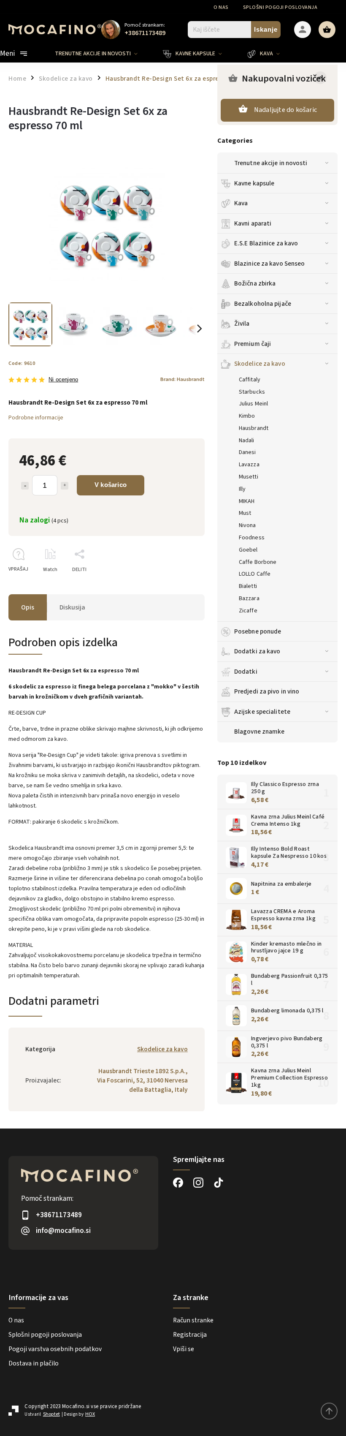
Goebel (248, 550)
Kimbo (247, 416)
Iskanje (266, 29)
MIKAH (247, 501)
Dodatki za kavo (257, 651)
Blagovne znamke (259, 731)
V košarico (111, 484)
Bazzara (249, 598)
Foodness (252, 537)
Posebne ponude (257, 631)
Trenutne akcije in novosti (271, 163)
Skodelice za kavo (259, 363)
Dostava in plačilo (33, 1363)
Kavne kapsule (254, 183)
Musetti (248, 477)
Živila (242, 323)
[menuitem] (102, 54)
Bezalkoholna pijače (262, 303)
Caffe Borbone (257, 562)
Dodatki (245, 671)
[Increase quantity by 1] (64, 486)
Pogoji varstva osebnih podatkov (55, 1349)
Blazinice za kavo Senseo (269, 263)
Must (245, 513)
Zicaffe (248, 610)
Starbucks (252, 392)
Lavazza (249, 464)
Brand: (182, 379)
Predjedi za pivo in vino (266, 691)
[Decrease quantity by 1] (25, 486)
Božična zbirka (255, 283)
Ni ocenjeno (63, 380)
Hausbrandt (253, 428)
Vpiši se (183, 1349)
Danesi (247, 452)
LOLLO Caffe (254, 574)
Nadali (246, 440)
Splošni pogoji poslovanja (280, 7)
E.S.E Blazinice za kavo (266, 243)
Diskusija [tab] (72, 607)
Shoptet (51, 1414)
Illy (242, 489)
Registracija (190, 1334)
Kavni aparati (252, 223)
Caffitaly (249, 379)
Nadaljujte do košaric (285, 109)
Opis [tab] (27, 607)
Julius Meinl (253, 404)
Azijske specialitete (262, 711)
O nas (221, 7)
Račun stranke (193, 1320)
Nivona (247, 525)
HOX (90, 1414)
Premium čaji (252, 343)
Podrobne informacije (35, 417)
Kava (241, 203)
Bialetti (248, 586)
